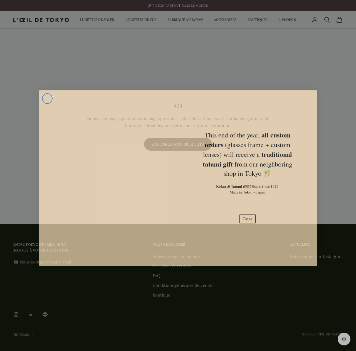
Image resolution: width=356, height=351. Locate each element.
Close (248, 216)
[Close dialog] (47, 96)
